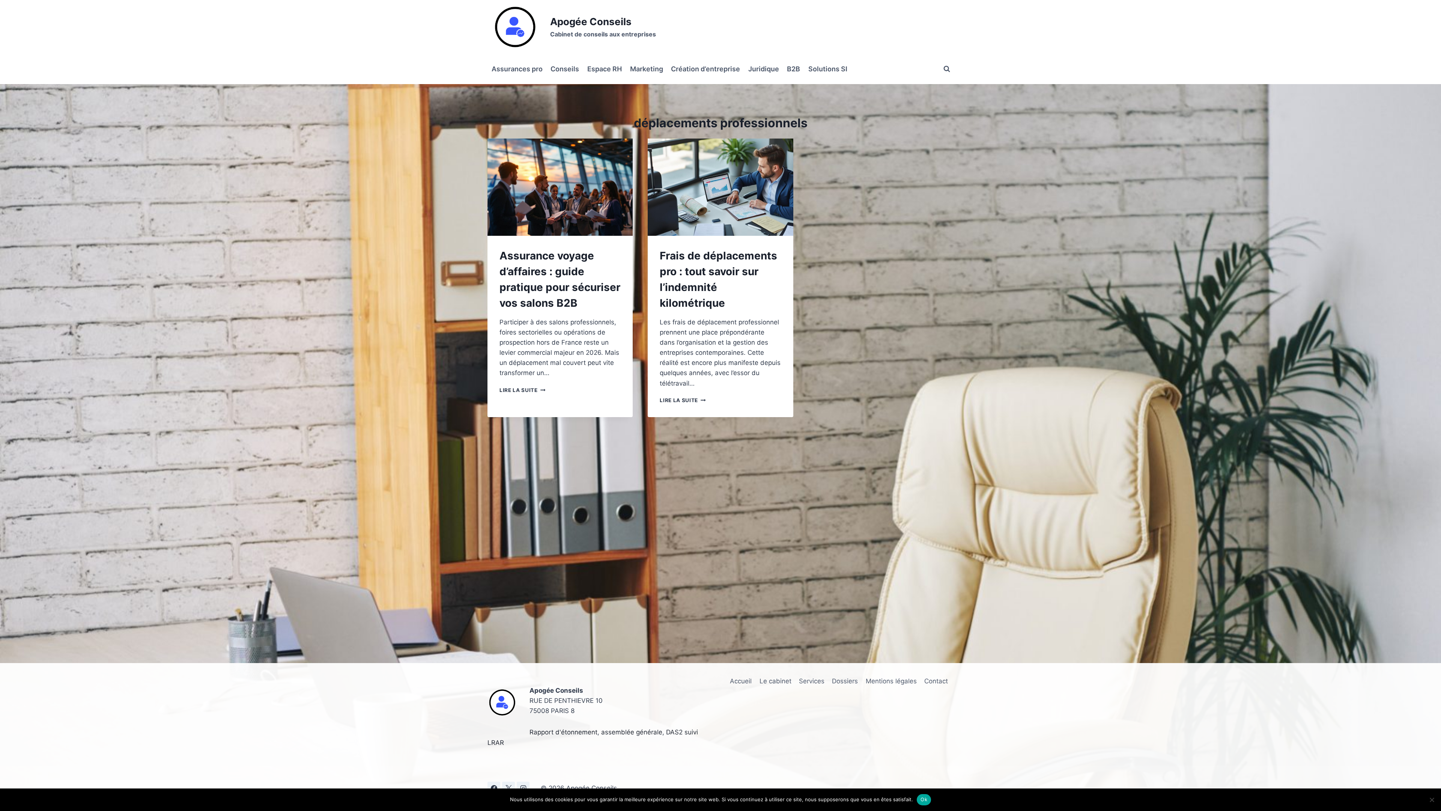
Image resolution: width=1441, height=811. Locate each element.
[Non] (1431, 799)
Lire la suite (522, 390)
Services (811, 681)
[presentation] (560, 187)
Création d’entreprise (705, 69)
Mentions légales (891, 681)
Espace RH (604, 69)
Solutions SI (827, 69)
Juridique (763, 69)
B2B (793, 69)
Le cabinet (775, 681)
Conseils (565, 69)
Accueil (741, 681)
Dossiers (845, 681)
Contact (936, 681)
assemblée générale (631, 732)
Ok (924, 799)
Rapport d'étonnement (563, 732)
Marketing (646, 69)
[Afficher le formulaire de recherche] (947, 69)
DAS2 (674, 732)
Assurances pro (517, 69)
